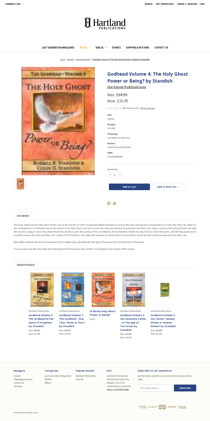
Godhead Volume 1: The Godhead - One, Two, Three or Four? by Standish (72, 320)
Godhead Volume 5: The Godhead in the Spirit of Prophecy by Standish (41, 320)
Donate (116, 47)
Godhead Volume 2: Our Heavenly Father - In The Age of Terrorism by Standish (133, 322)
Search (148, 3)
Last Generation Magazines (58, 47)
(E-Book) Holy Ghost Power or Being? (103, 313)
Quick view (42, 286)
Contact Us (161, 47)
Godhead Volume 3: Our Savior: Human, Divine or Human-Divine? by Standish (163, 320)
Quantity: (112, 169)
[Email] (114, 203)
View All (79, 379)
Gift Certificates (165, 3)
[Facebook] (109, 203)
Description (23, 215)
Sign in (181, 3)
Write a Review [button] (147, 108)
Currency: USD (13, 3)
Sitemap (18, 386)
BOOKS (83, 47)
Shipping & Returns (137, 47)
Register (192, 3)
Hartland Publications (86, 375)
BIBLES (100, 47)
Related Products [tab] (26, 264)
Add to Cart (42, 292)
